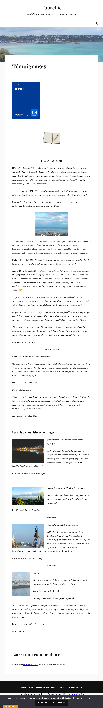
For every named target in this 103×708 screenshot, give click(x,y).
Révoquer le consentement (51, 703)
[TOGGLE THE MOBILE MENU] (7, 23)
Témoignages (29, 66)
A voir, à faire (18, 631)
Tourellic (51, 7)
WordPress (49, 687)
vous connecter (30, 664)
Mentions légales (76, 694)
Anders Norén (75, 687)
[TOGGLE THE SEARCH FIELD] (96, 23)
